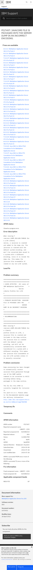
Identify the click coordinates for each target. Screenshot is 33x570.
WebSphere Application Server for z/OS (14, 498)
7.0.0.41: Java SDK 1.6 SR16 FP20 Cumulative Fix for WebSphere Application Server (15, 169)
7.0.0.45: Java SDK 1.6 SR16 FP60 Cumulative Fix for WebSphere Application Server (15, 148)
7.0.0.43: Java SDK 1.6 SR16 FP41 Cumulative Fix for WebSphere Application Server (15, 176)
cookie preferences (6, 559)
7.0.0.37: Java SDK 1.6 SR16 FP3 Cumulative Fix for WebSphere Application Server (14, 155)
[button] (31, 547)
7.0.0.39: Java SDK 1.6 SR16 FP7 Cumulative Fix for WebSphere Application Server (14, 162)
